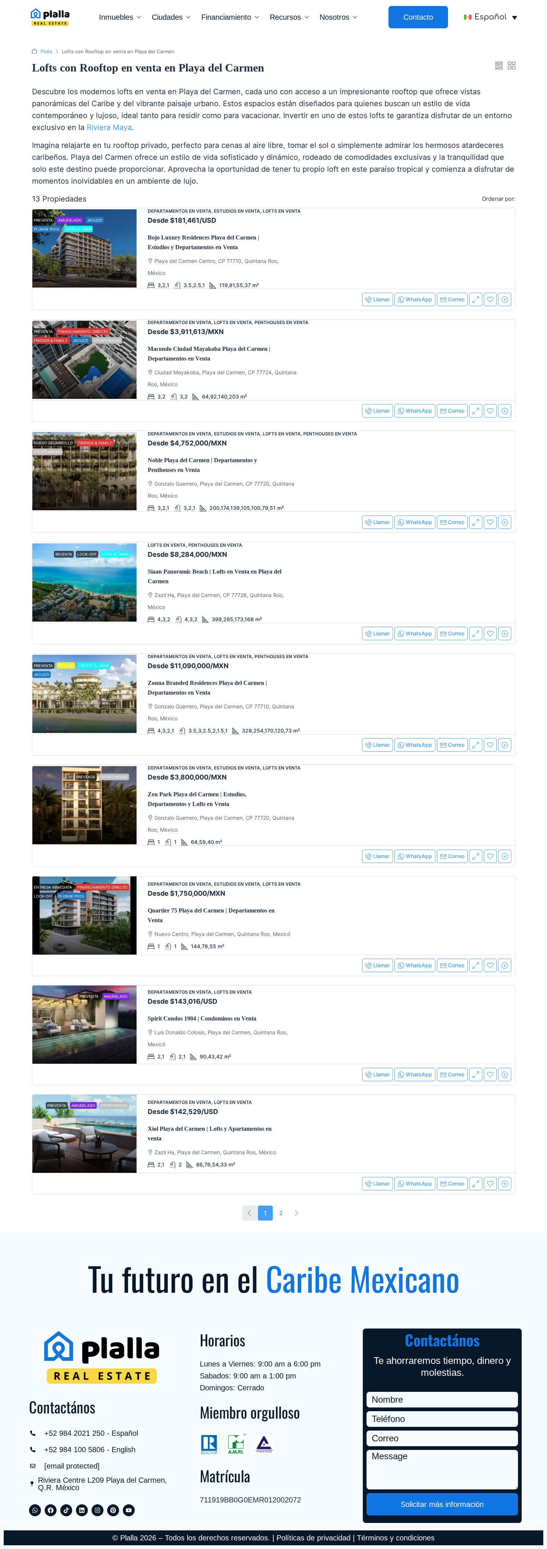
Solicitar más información (442, 1504)
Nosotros (334, 17)
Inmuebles (116, 17)
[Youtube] (129, 1510)
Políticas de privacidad (313, 1538)
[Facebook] (51, 1510)
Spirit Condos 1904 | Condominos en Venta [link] (202, 1018)
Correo (456, 299)
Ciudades (167, 17)
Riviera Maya (109, 127)
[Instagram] (97, 1510)
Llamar (381, 299)
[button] (499, 65)
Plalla (46, 51)
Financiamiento (226, 17)
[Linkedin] (82, 1510)
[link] (84, 248)
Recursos (285, 17)
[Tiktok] (66, 1510)
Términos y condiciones (396, 1538)
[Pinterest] (113, 1510)
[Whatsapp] (35, 1510)
